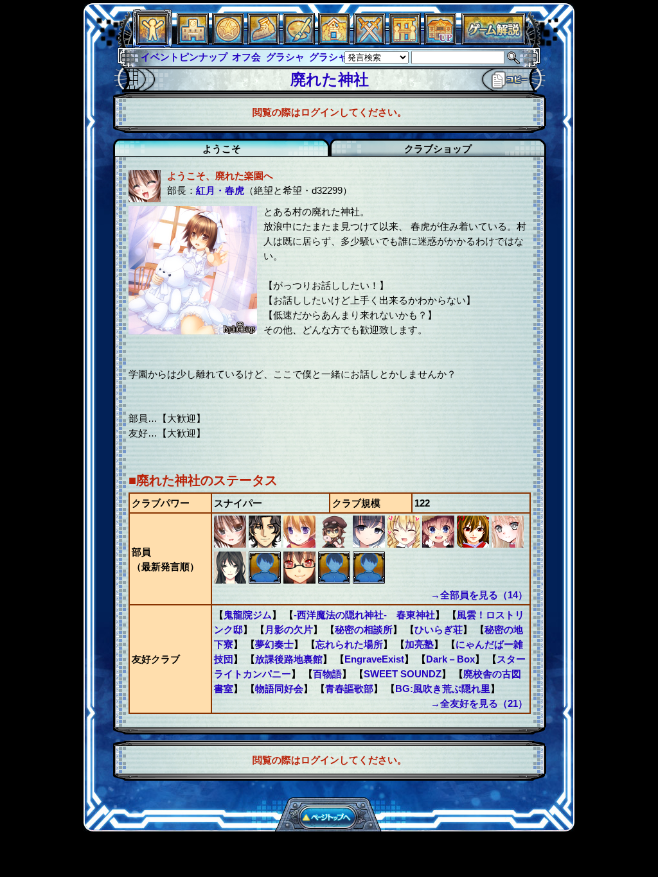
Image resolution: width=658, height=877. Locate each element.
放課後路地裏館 (289, 659)
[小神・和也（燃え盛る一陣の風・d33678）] (335, 580)
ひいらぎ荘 (438, 629)
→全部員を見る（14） (479, 594)
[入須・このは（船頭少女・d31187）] (300, 580)
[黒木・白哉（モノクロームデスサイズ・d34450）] (231, 580)
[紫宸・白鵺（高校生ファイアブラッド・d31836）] (369, 580)
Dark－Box (450, 659)
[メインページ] (193, 41)
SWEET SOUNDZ (402, 673)
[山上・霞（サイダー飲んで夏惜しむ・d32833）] (474, 544)
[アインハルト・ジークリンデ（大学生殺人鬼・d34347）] (266, 580)
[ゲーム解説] (493, 41)
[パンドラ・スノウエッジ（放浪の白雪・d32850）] (508, 544)
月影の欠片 (289, 629)
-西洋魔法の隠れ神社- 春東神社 (364, 614)
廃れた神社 (329, 79)
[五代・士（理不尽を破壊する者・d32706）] (266, 544)
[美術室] (299, 41)
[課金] (228, 41)
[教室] (263, 41)
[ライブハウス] (369, 41)
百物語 (327, 673)
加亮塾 (419, 644)
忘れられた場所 (349, 644)
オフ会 (246, 56)
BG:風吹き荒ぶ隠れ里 (442, 688)
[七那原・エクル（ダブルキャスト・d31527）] (300, 544)
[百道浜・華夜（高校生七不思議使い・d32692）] (335, 544)
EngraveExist (374, 659)
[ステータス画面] (152, 41)
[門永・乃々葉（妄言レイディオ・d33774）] (370, 544)
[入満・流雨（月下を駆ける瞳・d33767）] (404, 544)
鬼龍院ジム (248, 614)
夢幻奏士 (274, 644)
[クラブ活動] (405, 41)
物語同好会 (279, 688)
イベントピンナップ (184, 56)
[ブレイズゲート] (334, 41)
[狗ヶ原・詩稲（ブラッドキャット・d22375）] (439, 544)
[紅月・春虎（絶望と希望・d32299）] (231, 544)
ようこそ (221, 148)
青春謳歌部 (349, 688)
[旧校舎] (440, 41)
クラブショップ (438, 148)
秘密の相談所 (364, 629)
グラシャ (285, 56)
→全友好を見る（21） (479, 703)
